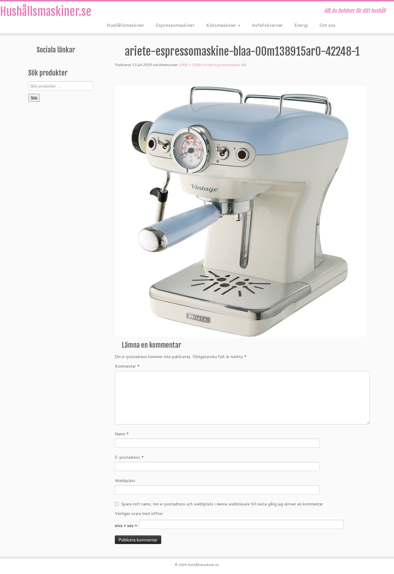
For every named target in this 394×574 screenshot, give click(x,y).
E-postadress (129, 457)
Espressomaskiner (175, 25)
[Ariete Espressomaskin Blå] (240, 211)
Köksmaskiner (221, 25)
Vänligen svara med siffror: (139, 513)
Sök (34, 98)
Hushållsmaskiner (126, 25)
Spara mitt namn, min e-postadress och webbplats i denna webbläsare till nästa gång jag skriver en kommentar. (222, 504)
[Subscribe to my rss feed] (111, 11)
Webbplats (125, 480)
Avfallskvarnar (267, 25)
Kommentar (127, 366)
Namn (122, 434)
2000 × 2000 (189, 64)
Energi (301, 25)
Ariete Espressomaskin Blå (224, 64)
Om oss (327, 25)
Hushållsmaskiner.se (45, 11)
